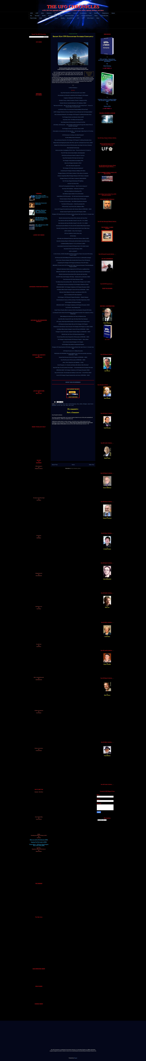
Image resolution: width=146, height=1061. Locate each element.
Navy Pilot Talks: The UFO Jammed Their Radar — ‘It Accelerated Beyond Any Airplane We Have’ (73, 367)
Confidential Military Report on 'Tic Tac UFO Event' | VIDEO (73, 243)
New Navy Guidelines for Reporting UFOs (73, 191)
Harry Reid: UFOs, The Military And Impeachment (73, 119)
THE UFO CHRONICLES (73, 6)
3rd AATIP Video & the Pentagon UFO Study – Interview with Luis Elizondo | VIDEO (73, 276)
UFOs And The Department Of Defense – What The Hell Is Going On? (73, 186)
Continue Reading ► (73, 87)
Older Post (91, 464)
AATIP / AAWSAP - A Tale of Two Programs (73, 230)
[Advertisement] (73, 25)
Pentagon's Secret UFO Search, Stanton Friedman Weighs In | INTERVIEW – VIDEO (73, 331)
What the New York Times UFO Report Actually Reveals (73, 334)
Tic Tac (58, 405)
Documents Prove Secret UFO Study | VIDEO (73, 248)
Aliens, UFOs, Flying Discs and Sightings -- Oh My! (73, 362)
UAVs (67, 405)
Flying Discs (96, 13)
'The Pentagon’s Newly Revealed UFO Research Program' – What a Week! (73, 339)
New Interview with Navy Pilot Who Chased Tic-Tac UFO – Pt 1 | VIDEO (73, 223)
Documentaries (83, 13)
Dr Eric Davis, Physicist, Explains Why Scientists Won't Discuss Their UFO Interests (73, 260)
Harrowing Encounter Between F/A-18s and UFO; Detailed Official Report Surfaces (73, 225)
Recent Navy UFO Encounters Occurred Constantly (73, 36)
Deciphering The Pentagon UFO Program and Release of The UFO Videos (73, 262)
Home (73, 464)
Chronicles (61, 13)
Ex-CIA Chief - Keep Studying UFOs (73, 307)
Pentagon (85, 403)
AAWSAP (60, 403)
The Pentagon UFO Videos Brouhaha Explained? (73, 168)
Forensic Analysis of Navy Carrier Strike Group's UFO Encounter (73, 198)
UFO (70, 405)
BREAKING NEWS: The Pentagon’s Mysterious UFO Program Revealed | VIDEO (73, 287)
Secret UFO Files (70, 18)
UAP (78, 18)
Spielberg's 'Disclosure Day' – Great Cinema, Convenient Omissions (40, 211)
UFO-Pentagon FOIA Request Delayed (73, 302)
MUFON (43, 15)
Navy (78, 403)
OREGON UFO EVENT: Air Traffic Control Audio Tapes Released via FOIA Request (73, 271)
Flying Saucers (105, 13)
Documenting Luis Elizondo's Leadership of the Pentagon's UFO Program (73, 95)
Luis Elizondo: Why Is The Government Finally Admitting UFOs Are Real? (73, 109)
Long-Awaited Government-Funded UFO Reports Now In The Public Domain (73, 246)
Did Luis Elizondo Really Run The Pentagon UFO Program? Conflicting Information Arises (73, 114)
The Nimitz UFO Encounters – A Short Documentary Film (73, 204)
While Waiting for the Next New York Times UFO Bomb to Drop (73, 316)
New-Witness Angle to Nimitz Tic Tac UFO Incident (73, 193)
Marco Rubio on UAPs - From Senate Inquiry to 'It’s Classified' (41, 197)
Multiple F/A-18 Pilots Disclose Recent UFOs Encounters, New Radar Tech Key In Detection (73, 145)
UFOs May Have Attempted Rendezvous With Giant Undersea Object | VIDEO (73, 238)
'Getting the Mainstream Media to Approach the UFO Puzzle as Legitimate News (73, 269)
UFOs (83, 18)
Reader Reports (48, 18)
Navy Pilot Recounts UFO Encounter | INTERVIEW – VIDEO (73, 359)
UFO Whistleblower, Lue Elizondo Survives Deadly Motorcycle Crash (41, 219)
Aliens (42, 13)
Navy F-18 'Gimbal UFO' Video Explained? (73, 294)
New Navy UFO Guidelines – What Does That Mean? (73, 188)
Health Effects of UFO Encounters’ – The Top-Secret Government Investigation (73, 196)
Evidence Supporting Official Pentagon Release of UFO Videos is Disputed (73, 175)
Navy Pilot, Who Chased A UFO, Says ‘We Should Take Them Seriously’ (73, 319)
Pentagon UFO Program (86, 15)
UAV (64, 405)
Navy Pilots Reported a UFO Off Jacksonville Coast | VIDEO (73, 92)
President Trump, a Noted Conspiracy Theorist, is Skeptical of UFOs (73, 100)
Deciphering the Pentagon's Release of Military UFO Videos (73, 170)
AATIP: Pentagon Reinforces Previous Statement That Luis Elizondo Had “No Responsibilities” (73, 112)
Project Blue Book (104, 15)
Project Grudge (33, 18)
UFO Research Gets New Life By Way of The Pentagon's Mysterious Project (73, 284)
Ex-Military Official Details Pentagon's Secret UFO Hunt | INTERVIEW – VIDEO (73, 289)
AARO (31, 13)
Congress (68, 13)
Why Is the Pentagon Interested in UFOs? (73, 163)
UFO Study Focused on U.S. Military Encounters (73, 350)
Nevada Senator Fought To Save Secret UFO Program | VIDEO (73, 211)
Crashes (75, 13)
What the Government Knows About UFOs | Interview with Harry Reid (73, 218)
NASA (61, 15)
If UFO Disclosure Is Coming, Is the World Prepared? (73, 135)
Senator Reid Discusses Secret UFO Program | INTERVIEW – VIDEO (73, 357)
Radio (40, 18)
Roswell (62, 18)
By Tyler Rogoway (72, 403)
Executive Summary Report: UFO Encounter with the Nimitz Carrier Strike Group (73, 228)
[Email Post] (55, 402)
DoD (90, 13)
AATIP (37, 13)
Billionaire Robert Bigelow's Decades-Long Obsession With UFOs (73, 292)
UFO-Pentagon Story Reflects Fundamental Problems (73, 344)
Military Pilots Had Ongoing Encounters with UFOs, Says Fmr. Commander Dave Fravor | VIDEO (73, 142)
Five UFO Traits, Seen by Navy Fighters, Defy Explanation (73, 152)
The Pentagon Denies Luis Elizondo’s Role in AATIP (73, 117)
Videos (97, 18)
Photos (96, 15)
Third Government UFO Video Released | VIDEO (73, 279)
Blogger (75, 1058)
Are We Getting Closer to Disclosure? (73, 137)
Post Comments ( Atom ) (76, 468)
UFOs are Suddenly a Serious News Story (73, 233)
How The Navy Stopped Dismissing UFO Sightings (73, 181)
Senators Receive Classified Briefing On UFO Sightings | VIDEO (73, 103)
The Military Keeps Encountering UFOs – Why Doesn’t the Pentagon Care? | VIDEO (73, 281)
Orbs (77, 15)
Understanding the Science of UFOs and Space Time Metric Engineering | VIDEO (73, 299)
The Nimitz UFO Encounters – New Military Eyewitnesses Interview (73, 201)
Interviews (37, 15)
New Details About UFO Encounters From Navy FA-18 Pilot (73, 122)
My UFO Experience (52, 15)
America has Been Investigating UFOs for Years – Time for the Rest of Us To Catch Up (73, 150)
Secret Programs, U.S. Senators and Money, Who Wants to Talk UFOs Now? (73, 365)
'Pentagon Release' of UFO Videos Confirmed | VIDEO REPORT (73, 178)
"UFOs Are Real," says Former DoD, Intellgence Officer (73, 206)
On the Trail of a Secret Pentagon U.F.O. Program (73, 342)
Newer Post (54, 464)
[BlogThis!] (59, 402)
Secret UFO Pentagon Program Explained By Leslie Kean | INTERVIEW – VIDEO (73, 375)
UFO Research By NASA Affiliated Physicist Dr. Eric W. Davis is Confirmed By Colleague (73, 257)
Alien (64, 403)
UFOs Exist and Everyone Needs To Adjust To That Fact (73, 155)
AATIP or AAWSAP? (73, 251)
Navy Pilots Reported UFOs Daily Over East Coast (73, 158)
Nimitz (81, 403)
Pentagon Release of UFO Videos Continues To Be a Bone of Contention (73, 173)
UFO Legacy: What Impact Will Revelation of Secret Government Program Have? (73, 321)
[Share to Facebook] (62, 402)
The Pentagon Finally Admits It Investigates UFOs (73, 160)
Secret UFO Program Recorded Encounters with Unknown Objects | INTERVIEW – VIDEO (73, 209)
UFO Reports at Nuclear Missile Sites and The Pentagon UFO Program (73, 324)
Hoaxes (113, 13)
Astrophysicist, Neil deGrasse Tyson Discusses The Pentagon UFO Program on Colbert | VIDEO (73, 326)
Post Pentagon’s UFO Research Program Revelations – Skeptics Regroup (73, 297)
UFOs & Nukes (90, 18)
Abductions (49, 13)
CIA (55, 13)
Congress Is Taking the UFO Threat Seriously (73, 98)
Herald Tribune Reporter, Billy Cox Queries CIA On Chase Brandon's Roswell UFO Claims (73, 310)
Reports (56, 18)
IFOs (31, 15)
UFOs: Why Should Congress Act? (73, 165)
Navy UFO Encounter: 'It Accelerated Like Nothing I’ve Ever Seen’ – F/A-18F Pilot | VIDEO (73, 372)
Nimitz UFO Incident (69, 15)
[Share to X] (61, 402)
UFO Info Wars (73, 236)
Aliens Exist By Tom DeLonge (73, 147)
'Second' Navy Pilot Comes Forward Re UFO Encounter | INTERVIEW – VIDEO (73, 336)
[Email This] (57, 402)
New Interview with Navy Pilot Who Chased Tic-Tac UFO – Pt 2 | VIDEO (73, 220)
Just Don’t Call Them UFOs (73, 183)
